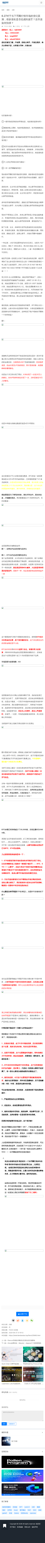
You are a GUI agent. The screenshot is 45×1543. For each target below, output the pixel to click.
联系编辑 (20, 1527)
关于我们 (13, 1527)
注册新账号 (12, 1424)
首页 (3, 10)
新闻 (8, 10)
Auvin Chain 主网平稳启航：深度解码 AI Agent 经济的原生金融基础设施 (12, 1364)
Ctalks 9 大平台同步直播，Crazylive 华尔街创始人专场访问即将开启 (33, 1383)
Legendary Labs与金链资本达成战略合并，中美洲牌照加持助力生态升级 (12, 1383)
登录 (4, 1424)
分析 (13, 10)
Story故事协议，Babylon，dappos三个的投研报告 (24, 1343)
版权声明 (35, 1527)
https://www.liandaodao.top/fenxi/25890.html (24, 1335)
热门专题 (14, 1441)
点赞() (23, 1314)
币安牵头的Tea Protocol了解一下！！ (33, 1364)
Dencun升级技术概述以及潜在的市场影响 (21, 1340)
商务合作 (27, 1527)
